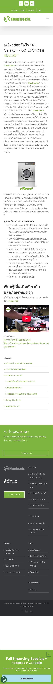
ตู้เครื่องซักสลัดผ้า (14, 388)
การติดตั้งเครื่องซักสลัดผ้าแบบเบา (21, 381)
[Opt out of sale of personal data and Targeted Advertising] (4, 679)
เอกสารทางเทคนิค (37, 523)
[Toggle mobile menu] (47, 17)
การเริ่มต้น (9, 559)
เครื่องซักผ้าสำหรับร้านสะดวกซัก (18, 363)
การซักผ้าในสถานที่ (13, 375)
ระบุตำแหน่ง (35, 550)
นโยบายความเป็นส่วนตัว (37, 564)
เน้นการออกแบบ (12, 406)
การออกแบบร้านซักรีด (37, 531)
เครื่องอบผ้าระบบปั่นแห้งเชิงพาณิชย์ (22, 394)
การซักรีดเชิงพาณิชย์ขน (15, 369)
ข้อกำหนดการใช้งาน (38, 556)
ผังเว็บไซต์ (34, 572)
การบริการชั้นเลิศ (12, 572)
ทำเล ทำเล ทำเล (12, 566)
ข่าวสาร (33, 589)
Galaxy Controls (12, 400)
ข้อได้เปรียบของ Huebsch (12, 552)
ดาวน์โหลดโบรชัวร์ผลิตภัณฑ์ (17, 340)
